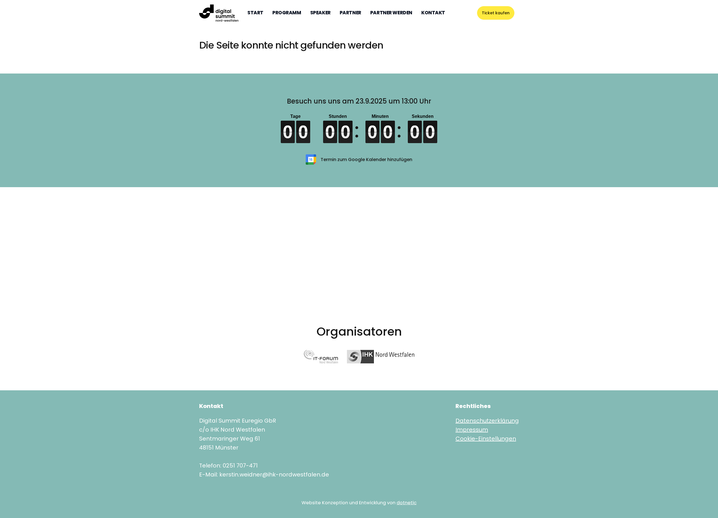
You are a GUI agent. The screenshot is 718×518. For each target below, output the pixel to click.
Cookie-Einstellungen (485, 439)
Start (255, 13)
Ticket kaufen (496, 13)
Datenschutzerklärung (487, 421)
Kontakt (433, 13)
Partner (350, 13)
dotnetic (406, 502)
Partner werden (391, 13)
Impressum (471, 430)
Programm (286, 13)
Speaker (320, 13)
